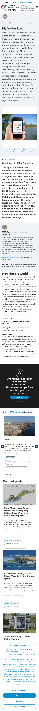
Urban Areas (16, 603)
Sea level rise (9, 537)
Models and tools (26, 23)
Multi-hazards (6, 23)
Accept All (19, 695)
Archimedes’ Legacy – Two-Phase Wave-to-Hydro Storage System (19, 576)
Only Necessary (19, 707)
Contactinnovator (33, 152)
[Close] (37, 644)
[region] (19, 676)
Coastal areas (10, 461)
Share (15, 152)
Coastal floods (10, 457)
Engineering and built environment (16, 467)
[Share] (15, 149)
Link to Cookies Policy (20, 690)
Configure (19, 701)
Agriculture (8, 540)
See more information (8, 257)
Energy (8, 464)
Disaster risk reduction (15, 23)
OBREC (8, 439)
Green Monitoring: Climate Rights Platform (17, 637)
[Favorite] (6, 149)
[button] (36, 446)
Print (23, 152)
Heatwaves (8, 534)
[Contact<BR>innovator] (32, 149)
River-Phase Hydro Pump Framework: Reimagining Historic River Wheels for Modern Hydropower (16, 512)
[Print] (24, 149)
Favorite (6, 152)
